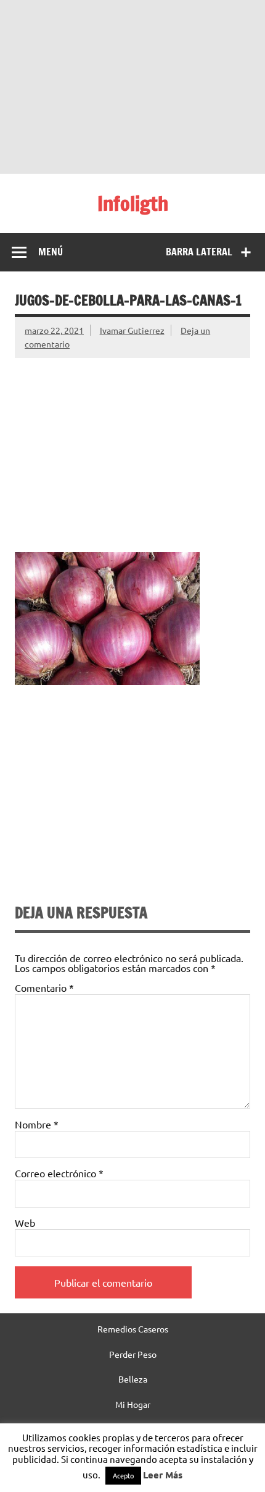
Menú (50, 251)
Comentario (44, 987)
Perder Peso (133, 1354)
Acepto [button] (123, 1475)
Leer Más (162, 1475)
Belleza (132, 1379)
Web (25, 1222)
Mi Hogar (132, 1404)
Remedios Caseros (132, 1328)
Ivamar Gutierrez (132, 330)
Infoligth (132, 203)
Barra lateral (199, 251)
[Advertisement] (132, 86)
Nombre (37, 1124)
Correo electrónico (59, 1173)
